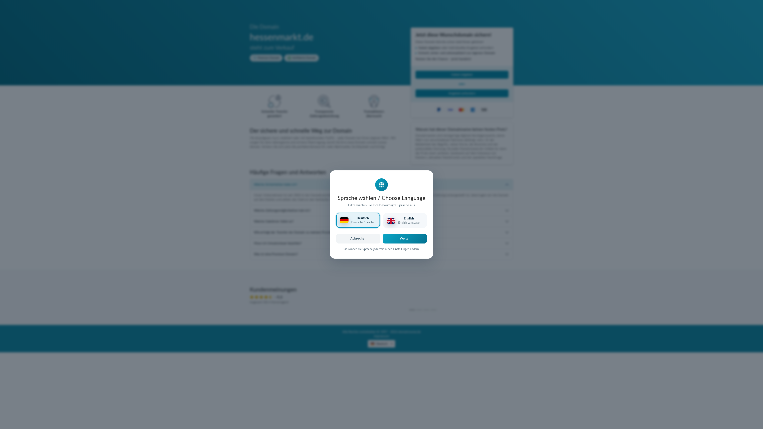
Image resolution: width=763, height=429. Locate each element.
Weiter (405, 238)
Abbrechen (358, 238)
